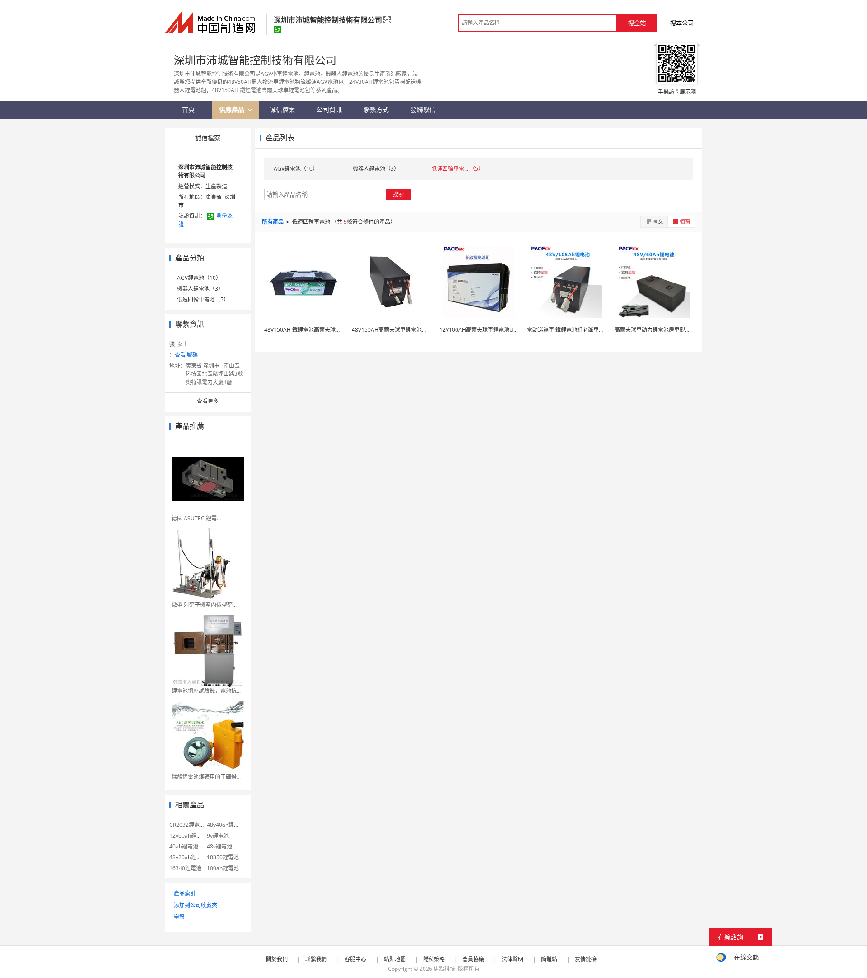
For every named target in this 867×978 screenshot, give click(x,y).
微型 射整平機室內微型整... (204, 604)
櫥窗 (685, 222)
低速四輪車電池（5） (203, 299)
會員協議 (473, 959)
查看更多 (208, 401)
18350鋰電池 (223, 857)
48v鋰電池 (219, 846)
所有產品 (273, 222)
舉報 (179, 917)
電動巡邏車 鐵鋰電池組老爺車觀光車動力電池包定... (589, 330)
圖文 (658, 222)
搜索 (398, 194)
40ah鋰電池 (183, 846)
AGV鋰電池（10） (199, 278)
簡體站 (549, 959)
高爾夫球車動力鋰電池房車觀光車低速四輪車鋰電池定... (682, 330)
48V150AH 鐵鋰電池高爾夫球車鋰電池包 (313, 330)
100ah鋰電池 (223, 868)
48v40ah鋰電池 (226, 825)
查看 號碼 (186, 355)
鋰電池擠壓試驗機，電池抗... (206, 691)
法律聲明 (512, 959)
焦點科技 (444, 969)
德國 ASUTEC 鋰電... (196, 518)
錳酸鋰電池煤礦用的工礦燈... (206, 777)
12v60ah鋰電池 (188, 835)
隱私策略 (434, 959)
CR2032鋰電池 (187, 825)
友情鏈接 (586, 959)
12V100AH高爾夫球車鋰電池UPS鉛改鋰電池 (493, 330)
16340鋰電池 (185, 868)
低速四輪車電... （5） (458, 168)
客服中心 (355, 959)
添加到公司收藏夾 (195, 905)
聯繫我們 (316, 959)
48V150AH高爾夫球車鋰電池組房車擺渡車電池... (410, 330)
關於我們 (277, 959)
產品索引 (185, 893)
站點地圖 (395, 959)
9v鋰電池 (218, 835)
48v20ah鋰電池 (188, 857)
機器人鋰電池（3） (200, 288)
